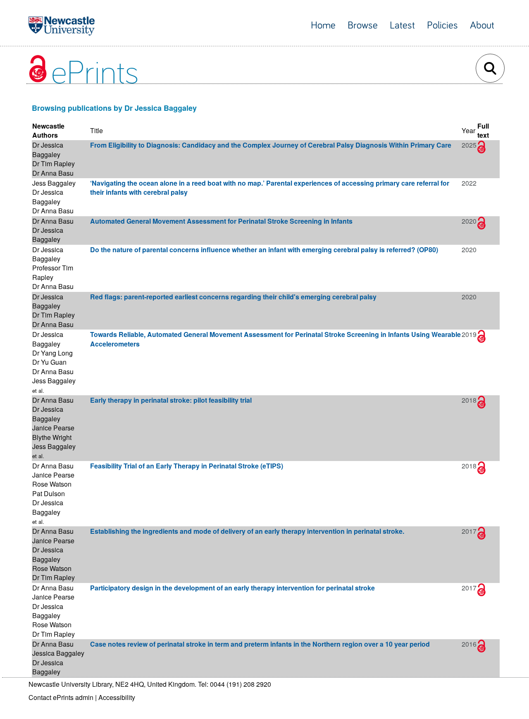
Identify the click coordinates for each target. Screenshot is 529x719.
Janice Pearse (53, 427)
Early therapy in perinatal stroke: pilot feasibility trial (171, 400)
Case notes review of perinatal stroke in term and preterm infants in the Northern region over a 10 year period (260, 644)
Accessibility (116, 697)
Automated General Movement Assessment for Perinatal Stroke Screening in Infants (221, 221)
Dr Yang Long (52, 353)
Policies (442, 25)
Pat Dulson (48, 493)
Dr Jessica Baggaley (47, 149)
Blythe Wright (51, 437)
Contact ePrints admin (61, 697)
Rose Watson (51, 484)
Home (323, 25)
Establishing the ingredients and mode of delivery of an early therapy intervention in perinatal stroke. (247, 531)
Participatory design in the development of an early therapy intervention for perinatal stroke (232, 587)
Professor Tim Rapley (52, 272)
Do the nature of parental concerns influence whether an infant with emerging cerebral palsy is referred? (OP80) (264, 249)
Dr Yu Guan (49, 362)
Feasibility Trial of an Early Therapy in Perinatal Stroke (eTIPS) (186, 466)
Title (96, 130)
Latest (402, 25)
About (482, 25)
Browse (363, 25)
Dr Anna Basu (53, 173)
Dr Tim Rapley (53, 163)
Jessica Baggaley (58, 653)
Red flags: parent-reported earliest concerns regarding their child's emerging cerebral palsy (233, 296)
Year (468, 130)
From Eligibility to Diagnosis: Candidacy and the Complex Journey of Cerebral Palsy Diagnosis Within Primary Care (270, 145)
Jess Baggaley (54, 183)
